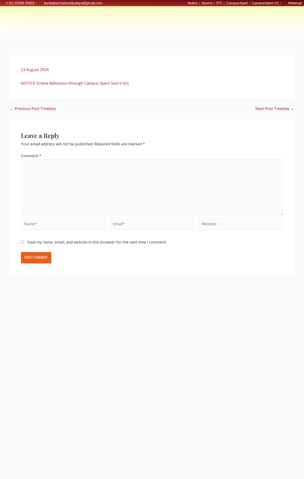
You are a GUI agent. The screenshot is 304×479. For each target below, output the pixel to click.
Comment (31, 155)
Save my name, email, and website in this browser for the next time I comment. (96, 242)
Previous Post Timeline (33, 109)
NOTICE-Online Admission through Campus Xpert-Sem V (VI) (75, 83)
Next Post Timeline (274, 109)
